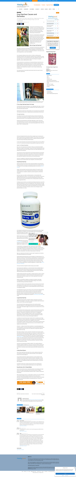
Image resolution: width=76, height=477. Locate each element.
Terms (63, 470)
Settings (63, 475)
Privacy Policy (70, 470)
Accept (65, 473)
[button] (74, 467)
